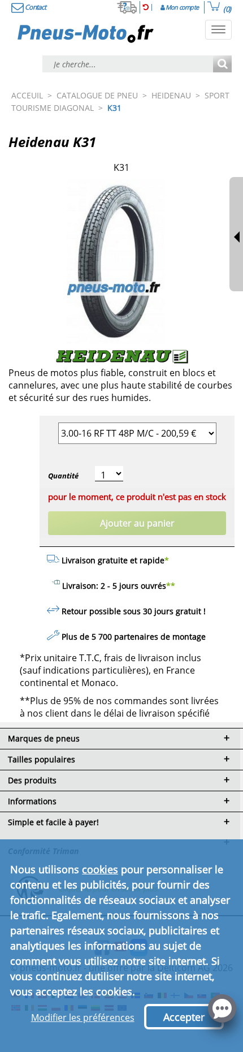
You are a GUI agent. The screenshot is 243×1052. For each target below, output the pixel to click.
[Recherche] (222, 64)
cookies (100, 869)
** (170, 585)
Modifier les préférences (82, 1017)
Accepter (184, 1017)
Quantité (63, 476)
